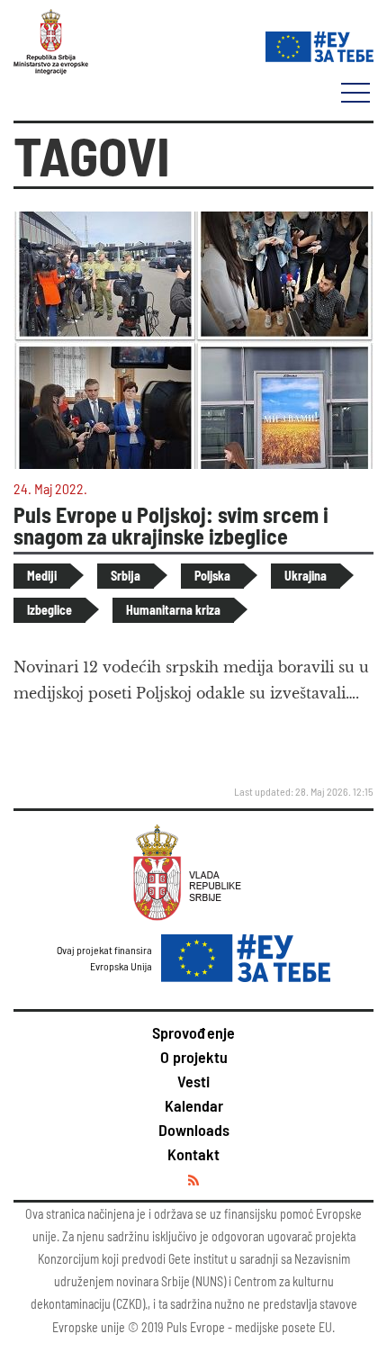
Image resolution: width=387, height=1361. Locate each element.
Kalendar (194, 1105)
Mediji (42, 575)
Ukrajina (305, 575)
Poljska (212, 575)
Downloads (194, 1130)
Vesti (193, 1081)
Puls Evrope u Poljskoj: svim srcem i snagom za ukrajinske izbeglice (171, 525)
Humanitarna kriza (173, 609)
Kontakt (193, 1154)
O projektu (194, 1057)
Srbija (125, 575)
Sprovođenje (193, 1032)
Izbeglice (49, 609)
